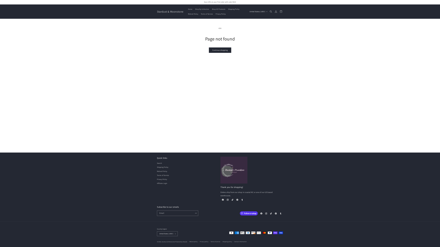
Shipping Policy (162, 167)
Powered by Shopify (181, 242)
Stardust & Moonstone (168, 242)
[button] (270, 11)
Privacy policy (204, 241)
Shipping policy (227, 241)
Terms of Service (163, 175)
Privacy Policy (162, 179)
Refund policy (194, 241)
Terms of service (215, 241)
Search (159, 163)
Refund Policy (162, 171)
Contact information (240, 241)
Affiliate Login (162, 183)
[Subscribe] (195, 213)
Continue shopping (220, 50)
